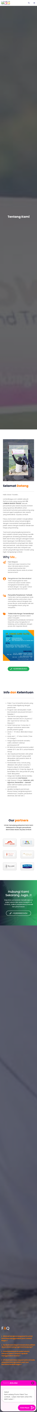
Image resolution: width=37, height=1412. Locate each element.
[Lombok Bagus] (5, 3)
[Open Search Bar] (29, 3)
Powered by (6, 1383)
